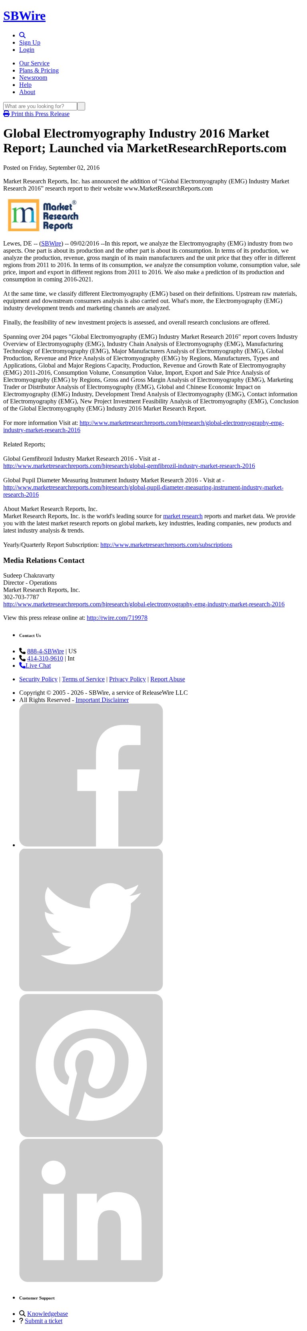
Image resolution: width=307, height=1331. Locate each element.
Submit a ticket (43, 1320)
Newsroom (33, 77)
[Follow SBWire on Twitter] (91, 990)
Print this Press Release (40, 113)
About (27, 91)
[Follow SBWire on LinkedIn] (91, 1280)
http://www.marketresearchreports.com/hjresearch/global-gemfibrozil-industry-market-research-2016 (129, 465)
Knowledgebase (47, 1313)
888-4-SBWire (45, 651)
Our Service (34, 63)
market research (183, 516)
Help (25, 84)
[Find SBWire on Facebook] (91, 844)
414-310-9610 (45, 658)
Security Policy (38, 679)
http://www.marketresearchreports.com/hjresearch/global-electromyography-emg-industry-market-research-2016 (144, 604)
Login (26, 49)
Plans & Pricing (39, 70)
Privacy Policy (127, 679)
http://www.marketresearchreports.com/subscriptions (166, 544)
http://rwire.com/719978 (117, 617)
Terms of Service (83, 679)
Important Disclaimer (102, 699)
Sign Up (29, 42)
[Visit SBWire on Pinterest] (91, 1135)
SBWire (24, 15)
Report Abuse (167, 679)
